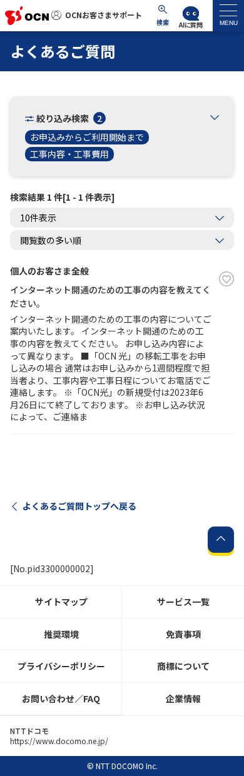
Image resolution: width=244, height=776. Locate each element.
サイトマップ (61, 601)
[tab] (228, 15)
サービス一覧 (183, 601)
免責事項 (183, 634)
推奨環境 (61, 634)
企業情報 (183, 698)
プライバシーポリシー (61, 666)
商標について (183, 666)
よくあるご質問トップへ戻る (79, 506)
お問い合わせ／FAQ (61, 698)
